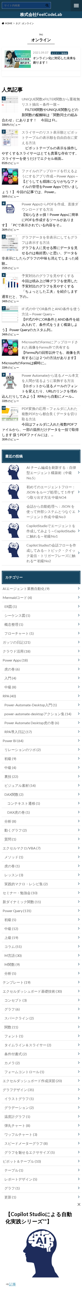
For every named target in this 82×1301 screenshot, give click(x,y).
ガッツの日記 (16, 642)
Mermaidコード (17, 597)
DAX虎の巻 (18, 812)
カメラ (12, 1063)
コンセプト (15, 1000)
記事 (12, 1284)
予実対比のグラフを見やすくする (48, 275)
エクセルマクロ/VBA (21, 848)
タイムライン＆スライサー (27, 1045)
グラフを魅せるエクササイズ (29, 1152)
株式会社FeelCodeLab (41, 14)
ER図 (10, 606)
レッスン (13, 875)
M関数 (12, 964)
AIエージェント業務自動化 (26, 588)
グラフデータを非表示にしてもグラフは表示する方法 (50, 239)
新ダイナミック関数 (22, 902)
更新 (10, 1197)
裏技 (11, 776)
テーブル (13, 1170)
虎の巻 (12, 669)
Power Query (17, 911)
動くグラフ (15, 830)
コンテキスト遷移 (23, 803)
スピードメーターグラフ (26, 1143)
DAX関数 (13, 794)
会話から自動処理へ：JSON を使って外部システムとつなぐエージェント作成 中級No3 (50, 511)
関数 (11, 1027)
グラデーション (19, 1107)
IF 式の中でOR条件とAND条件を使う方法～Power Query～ (51, 311)
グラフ (12, 1009)
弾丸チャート (17, 1125)
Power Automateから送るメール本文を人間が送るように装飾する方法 (50, 378)
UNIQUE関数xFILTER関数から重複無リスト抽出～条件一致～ (51, 101)
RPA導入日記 (18, 732)
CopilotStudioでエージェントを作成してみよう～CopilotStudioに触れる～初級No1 (50, 531)
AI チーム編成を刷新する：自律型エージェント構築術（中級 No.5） (51, 472)
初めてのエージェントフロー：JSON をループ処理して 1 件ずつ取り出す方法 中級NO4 (50, 492)
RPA (9, 696)
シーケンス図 (17, 615)
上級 (11, 937)
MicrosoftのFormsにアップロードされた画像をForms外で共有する (50, 344)
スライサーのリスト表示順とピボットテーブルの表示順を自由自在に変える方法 (50, 137)
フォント (13, 1036)
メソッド (13, 857)
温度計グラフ (17, 1116)
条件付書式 (15, 1054)
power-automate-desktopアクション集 (37, 714)
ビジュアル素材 (20, 785)
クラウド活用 (16, 651)
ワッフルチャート (20, 1134)
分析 (10, 821)
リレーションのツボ (22, 750)
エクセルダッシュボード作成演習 (32, 1081)
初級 (10, 758)
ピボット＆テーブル (22, 1161)
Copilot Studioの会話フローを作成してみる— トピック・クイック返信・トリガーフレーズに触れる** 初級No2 (51, 553)
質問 (10, 839)
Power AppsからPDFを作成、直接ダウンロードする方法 (50, 206)
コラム (13, 946)
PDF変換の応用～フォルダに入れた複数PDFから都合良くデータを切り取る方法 (49, 413)
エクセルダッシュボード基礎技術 (32, 991)
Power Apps (15, 660)
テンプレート (16, 982)
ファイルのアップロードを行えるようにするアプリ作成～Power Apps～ (50, 173)
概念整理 (13, 624)
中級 (10, 687)
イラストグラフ (19, 1098)
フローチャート (19, 633)
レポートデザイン (20, 1179)
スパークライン (19, 1018)
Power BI (13, 741)
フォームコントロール (24, 1072)
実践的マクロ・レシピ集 (26, 884)
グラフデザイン (18, 1090)
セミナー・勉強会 (20, 893)
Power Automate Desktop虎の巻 (31, 723)
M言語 (13, 955)
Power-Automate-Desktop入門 (30, 705)
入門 (10, 678)
